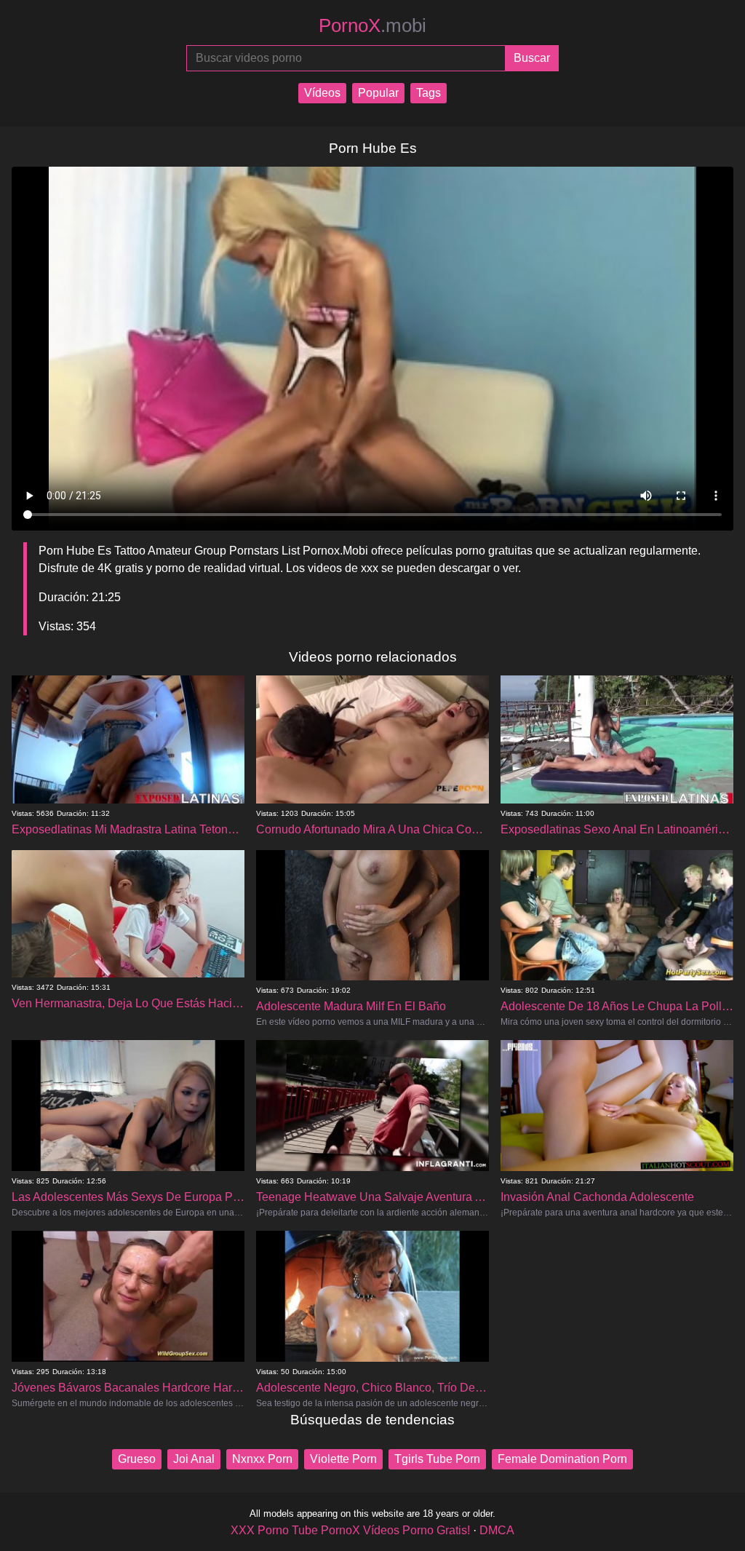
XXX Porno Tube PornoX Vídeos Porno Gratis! (350, 1530)
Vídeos (322, 93)
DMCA (496, 1530)
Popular (378, 93)
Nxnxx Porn (262, 1459)
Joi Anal (194, 1459)
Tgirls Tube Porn (437, 1459)
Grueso (137, 1459)
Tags (428, 93)
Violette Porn (343, 1459)
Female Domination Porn (562, 1459)
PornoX (372, 25)
